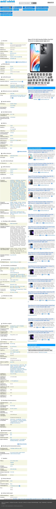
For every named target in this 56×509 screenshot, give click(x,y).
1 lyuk (11, 125)
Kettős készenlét (13, 223)
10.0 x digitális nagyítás (14, 351)
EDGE (15, 202)
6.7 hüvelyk (12, 129)
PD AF (11, 353)
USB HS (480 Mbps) (14, 272)
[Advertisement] (28, 27)
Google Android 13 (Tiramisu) (16, 81)
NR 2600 (17, 207)
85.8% (11, 135)
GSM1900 (12, 181)
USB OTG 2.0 (24, 275)
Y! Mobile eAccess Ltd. (14, 485)
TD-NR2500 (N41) (22, 198)
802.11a (11, 286)
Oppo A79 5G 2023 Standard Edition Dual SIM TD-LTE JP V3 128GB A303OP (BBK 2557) (35, 498)
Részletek (51, 157)
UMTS (19, 202)
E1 (10, 331)
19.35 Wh (12, 472)
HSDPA (16, 203)
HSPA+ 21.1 (21, 203)
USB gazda (12, 275)
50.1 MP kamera (13, 346)
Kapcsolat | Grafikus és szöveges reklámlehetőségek (28, 502)
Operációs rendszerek (42, 7)
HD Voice (24, 213)
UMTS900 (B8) (16, 185)
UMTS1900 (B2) (13, 182)
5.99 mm (12, 132)
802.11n (11, 287)
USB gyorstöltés (21, 274)
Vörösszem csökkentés (18, 366)
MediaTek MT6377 (13, 169)
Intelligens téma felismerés (19, 372)
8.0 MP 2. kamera (13, 408)
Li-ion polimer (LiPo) (14, 460)
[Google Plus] (50, 2)
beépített (12, 462)
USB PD (12, 276)
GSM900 (17, 180)
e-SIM (11, 210)
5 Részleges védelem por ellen (16, 448)
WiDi (24, 289)
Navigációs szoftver (19, 85)
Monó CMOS (12, 373)
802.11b (17, 286)
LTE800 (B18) (23, 191)
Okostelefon (12, 58)
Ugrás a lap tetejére (5, 502)
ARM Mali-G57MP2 (14, 155)
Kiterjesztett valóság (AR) (15, 86)
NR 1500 (12, 207)
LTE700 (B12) (19, 189)
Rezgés (11, 213)
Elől (11, 402)
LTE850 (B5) (14, 188)
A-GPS (17, 325)
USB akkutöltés (13, 274)
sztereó (11, 170)
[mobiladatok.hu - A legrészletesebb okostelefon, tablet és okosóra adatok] (7, 2)
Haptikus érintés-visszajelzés (15, 56)
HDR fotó (21, 364)
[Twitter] (53, 2)
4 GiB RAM (12, 107)
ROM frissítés (18, 7)
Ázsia (11, 483)
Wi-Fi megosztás (18, 289)
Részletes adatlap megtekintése (34, 347)
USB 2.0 (11, 270)
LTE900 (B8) (12, 189)
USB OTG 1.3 (18, 275)
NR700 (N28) (14, 198)
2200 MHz (12, 93)
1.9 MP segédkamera (14, 380)
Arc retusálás (20, 421)
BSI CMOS (12, 343)
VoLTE (13, 214)
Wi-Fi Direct (12, 289)
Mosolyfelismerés (18, 370)
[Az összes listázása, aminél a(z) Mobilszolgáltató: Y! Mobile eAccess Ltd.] (19, 485)
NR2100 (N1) (16, 197)
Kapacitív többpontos (14, 262)
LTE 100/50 (19, 204)
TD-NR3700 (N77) (15, 199)
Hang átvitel (12, 211)
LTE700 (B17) (16, 191)
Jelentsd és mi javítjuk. (43, 352)
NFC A (11, 292)
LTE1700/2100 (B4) (22, 187)
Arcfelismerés (19, 369)
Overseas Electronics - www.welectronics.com (37, 84)
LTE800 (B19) (14, 192)
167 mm (11, 68)
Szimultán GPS (13, 325)
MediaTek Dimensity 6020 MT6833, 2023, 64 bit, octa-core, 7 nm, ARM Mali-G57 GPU (18, 96)
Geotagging (21, 325)
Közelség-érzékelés (13, 440)
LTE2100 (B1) (16, 186)
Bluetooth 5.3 (12, 284)
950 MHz (12, 157)
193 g (11, 73)
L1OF (11, 328)
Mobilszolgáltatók (7, 12)
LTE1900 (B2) (23, 186)
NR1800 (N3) (23, 197)
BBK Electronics (13, 53)
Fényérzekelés (22, 439)
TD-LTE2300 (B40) (22, 194)
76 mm (11, 66)
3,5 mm (11, 174)
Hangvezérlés (12, 85)
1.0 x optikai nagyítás (14, 350)
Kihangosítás (15, 213)
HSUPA (23, 202)
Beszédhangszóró (20, 211)
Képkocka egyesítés (14, 364)
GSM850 (12, 180)
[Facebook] (48, 2)
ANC (20, 213)
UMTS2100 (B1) (19, 181)
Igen (11, 148)
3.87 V (11, 466)
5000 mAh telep (13, 469)
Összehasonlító (7, 9)
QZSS (16, 327)
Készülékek (6, 7)
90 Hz (11, 145)
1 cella (11, 464)
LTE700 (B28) (12, 193)
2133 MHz (12, 105)
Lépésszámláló (21, 440)
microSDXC (12, 269)
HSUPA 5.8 (12, 203)
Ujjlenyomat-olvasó (14, 439)
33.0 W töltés (12, 281)
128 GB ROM (12, 117)
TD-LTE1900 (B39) (13, 194)
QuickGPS (12, 327)
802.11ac (17, 287)
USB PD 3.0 (23, 276)
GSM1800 (22, 180)
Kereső (2, 9)
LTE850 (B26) (21, 192)
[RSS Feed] (51, 2)
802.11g (22, 286)
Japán (11, 480)
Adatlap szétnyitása (11, 62)
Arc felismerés (20, 87)
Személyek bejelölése (22, 420)
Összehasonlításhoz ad (22, 62)
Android (11, 79)
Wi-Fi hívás (13, 290)
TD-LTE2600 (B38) (20, 193)
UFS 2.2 (11, 114)
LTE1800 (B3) (14, 187)
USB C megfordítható (14, 279)
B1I (10, 334)
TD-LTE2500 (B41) (15, 195)
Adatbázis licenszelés (14, 502)
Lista (11, 9)
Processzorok (29, 7)
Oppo (11, 43)
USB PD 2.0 (17, 276)
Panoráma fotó (13, 369)
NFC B (15, 292)
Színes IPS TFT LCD (13, 140)
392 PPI (11, 138)
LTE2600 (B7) (20, 188)
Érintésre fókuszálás (20, 368)
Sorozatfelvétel (13, 368)
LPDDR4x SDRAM (13, 103)
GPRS (11, 202)
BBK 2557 (12, 55)
